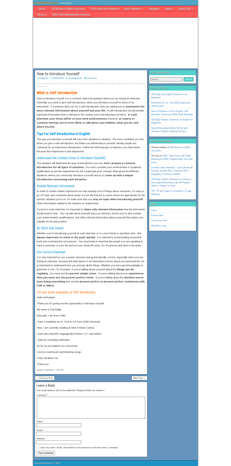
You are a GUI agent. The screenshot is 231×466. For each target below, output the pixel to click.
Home (42, 8)
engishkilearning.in (46, 3)
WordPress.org (158, 225)
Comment (42, 395)
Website (41, 438)
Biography (154, 8)
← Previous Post (44, 378)
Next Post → (139, 378)
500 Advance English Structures (68, 8)
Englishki (43, 78)
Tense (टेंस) (184, 8)
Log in (154, 210)
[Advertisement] (115, 43)
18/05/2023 (58, 78)
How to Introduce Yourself (58, 73)
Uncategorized (75, 78)
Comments (91, 78)
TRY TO (155, 191)
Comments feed (159, 220)
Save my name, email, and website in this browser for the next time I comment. (79, 447)
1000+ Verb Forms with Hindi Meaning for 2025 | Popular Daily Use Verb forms (172, 159)
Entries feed (157, 215)
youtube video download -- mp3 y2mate (170, 167)
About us (42, 14)
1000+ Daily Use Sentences (104, 8)
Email (40, 430)
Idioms (168, 8)
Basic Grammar (132, 8)
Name (40, 421)
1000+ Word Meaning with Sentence (71, 14)
